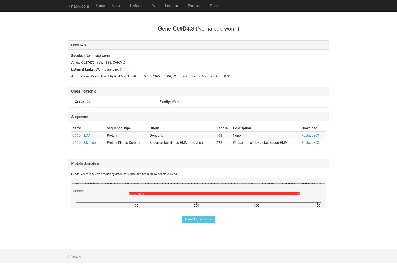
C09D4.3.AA (81, 135)
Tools (214, 5)
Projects (194, 5)
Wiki (155, 5)
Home (100, 5)
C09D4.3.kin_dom (85, 142)
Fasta (306, 135)
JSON (316, 135)
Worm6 (177, 101)
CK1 (90, 101)
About (116, 5)
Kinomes (172, 5)
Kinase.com (78, 6)
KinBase (136, 5)
